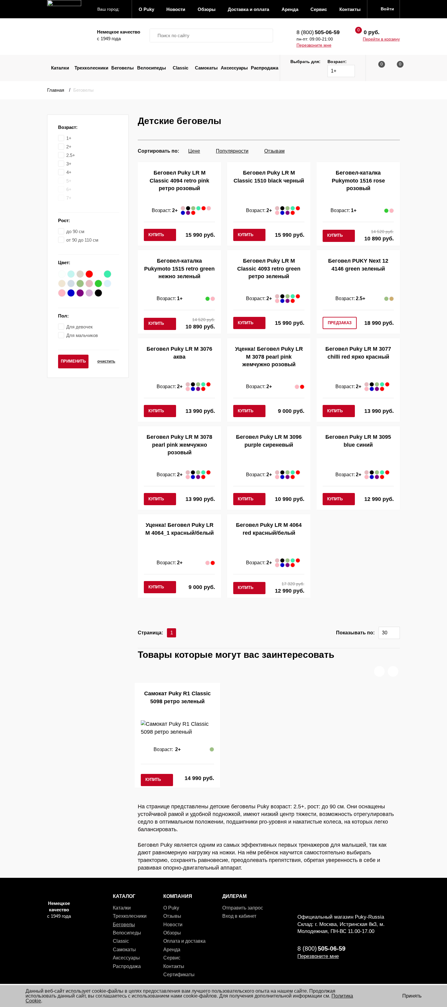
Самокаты (206, 67)
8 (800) (318, 32)
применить (73, 361)
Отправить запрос (242, 907)
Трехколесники (91, 67)
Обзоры (172, 932)
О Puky (171, 907)
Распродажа (264, 67)
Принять (411, 995)
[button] (379, 671)
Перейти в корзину (381, 39)
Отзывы (172, 916)
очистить (106, 361)
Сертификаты (179, 974)
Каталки (60, 67)
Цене (194, 151)
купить (156, 234)
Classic (180, 67)
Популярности (232, 151)
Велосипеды (151, 67)
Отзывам (274, 151)
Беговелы (122, 67)
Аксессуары (234, 67)
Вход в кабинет (239, 916)
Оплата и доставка (184, 941)
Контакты (173, 966)
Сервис (171, 957)
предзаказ (340, 323)
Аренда (171, 949)
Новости (172, 924)
